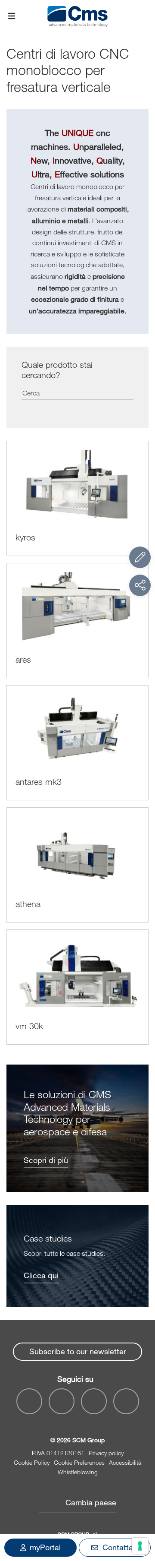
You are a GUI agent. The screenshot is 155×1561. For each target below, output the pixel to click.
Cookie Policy (32, 1462)
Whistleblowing (78, 1472)
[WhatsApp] (94, 1401)
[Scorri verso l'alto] (140, 1507)
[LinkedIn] (61, 1401)
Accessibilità (125, 1462)
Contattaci (120, 1547)
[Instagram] (126, 1401)
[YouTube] (29, 1401)
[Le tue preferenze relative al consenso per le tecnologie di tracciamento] (140, 1546)
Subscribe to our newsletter (77, 1351)
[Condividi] (140, 585)
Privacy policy (106, 1453)
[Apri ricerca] (143, 16)
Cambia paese (90, 1502)
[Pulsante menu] (11, 16)
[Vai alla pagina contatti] (140, 557)
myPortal (45, 1547)
